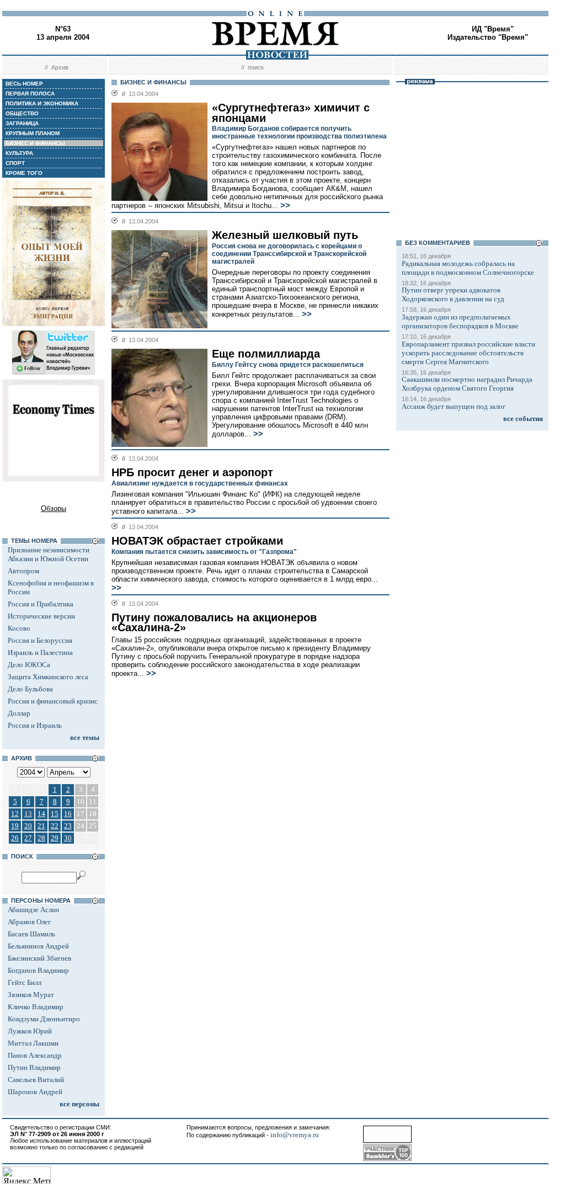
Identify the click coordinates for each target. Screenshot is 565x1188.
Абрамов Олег (29, 922)
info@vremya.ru (294, 1135)
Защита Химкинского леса (48, 677)
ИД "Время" (493, 29)
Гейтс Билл (24, 982)
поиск (256, 67)
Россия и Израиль (35, 725)
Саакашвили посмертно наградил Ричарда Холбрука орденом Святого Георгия (467, 383)
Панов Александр (35, 1055)
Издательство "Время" (487, 37)
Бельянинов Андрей (38, 946)
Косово (19, 628)
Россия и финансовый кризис (53, 701)
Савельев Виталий (36, 1079)
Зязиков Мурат (31, 994)
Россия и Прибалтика (40, 604)
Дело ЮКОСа (29, 664)
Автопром (23, 571)
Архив (59, 67)
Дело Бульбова (30, 689)
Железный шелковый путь (285, 235)
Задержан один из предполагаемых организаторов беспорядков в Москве (460, 321)
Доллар (19, 713)
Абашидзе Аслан (33, 909)
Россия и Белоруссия (40, 640)
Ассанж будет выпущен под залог (453, 406)
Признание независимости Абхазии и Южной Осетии (48, 554)
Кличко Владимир (35, 1007)
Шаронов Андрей (35, 1092)
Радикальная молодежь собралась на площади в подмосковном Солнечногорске (468, 267)
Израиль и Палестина (40, 652)
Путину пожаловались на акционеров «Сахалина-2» (214, 622)
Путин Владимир (34, 1067)
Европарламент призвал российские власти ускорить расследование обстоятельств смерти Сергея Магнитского (468, 353)
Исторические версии (41, 616)
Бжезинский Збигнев (39, 958)
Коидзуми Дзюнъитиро (44, 1019)
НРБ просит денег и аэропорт (192, 472)
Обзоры (53, 508)
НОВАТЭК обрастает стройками (197, 541)
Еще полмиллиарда (266, 354)
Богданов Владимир (38, 970)
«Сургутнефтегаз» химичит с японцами (291, 113)
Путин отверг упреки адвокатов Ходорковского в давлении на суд (453, 294)
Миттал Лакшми (33, 1043)
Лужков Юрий (30, 1031)
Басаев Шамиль (31, 934)
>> (285, 205)
